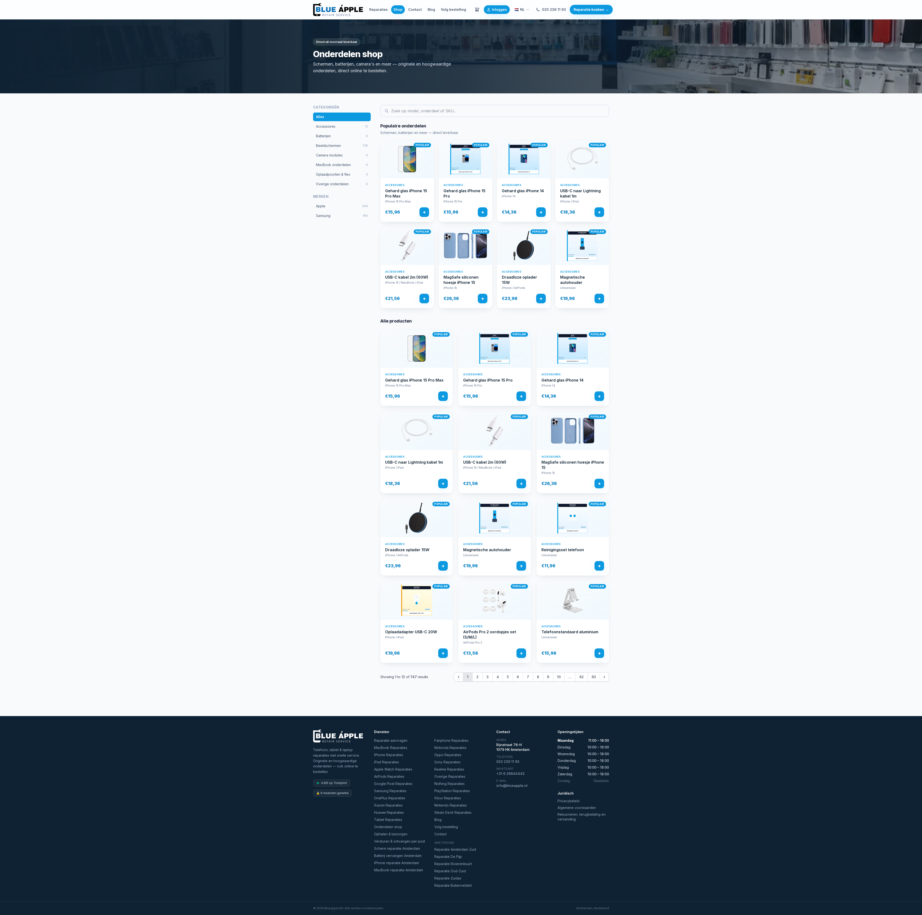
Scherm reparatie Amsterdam (397, 848)
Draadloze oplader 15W (519, 280)
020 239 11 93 (554, 9)
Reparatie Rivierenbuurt (453, 864)
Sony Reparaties (447, 762)
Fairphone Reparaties (451, 740)
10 (559, 677)
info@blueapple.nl (512, 785)
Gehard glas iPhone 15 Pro (464, 193)
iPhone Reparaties (388, 755)
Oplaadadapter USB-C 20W (411, 631)
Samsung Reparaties (390, 791)
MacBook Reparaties (390, 748)
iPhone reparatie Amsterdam (396, 863)
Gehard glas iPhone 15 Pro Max (406, 193)
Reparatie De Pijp (448, 857)
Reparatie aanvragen (390, 740)
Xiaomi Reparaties (388, 805)
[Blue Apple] (338, 9)
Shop (398, 9)
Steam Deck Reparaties (453, 812)
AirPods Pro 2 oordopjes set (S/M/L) (489, 634)
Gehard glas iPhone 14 (523, 190)
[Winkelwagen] (477, 9)
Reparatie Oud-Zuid (450, 871)
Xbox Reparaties (447, 798)
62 (581, 677)
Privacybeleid (568, 801)
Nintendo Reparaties (450, 805)
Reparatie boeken (591, 9)
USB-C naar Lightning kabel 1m (580, 193)
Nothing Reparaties (449, 784)
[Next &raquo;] (604, 677)
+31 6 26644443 (510, 773)
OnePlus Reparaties (389, 798)
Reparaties (378, 9)
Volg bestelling (453, 9)
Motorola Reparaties (450, 748)
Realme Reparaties (449, 769)
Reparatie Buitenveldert (453, 885)
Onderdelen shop (388, 827)
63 (594, 677)
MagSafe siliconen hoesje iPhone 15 (461, 280)
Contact (415, 9)
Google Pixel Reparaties (393, 784)
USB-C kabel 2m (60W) (406, 277)
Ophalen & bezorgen (390, 834)
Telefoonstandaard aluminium (569, 631)
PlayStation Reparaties (452, 791)
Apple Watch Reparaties (393, 769)
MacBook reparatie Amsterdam (398, 870)
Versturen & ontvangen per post (399, 841)
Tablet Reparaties (388, 820)
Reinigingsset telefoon (562, 549)
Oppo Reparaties (447, 755)
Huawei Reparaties (389, 812)
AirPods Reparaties (389, 776)
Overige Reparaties (449, 776)
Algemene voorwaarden (577, 808)
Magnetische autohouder (572, 280)
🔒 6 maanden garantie (332, 793)
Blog (431, 9)
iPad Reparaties (386, 762)
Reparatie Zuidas (447, 878)
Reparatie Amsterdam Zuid (455, 849)
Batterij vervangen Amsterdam (398, 856)
